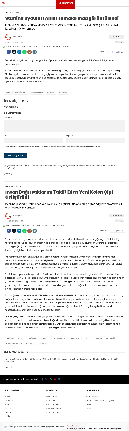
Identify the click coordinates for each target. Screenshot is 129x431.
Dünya (8, 412)
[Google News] (117, 52)
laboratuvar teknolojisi (37, 344)
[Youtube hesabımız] (55, 379)
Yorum (8, 117)
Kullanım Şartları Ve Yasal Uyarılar (100, 400)
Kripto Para (50, 400)
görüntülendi (21, 92)
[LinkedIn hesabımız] (59, 379)
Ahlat (9, 92)
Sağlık (7, 416)
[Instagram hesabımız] (51, 379)
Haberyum (17, 37)
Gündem (9, 400)
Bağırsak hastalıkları (37, 338)
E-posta (70, 135)
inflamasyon (97, 338)
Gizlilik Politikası (92, 396)
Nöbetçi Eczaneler (54, 408)
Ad (6, 135)
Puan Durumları (52, 412)
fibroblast (74, 338)
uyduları (63, 92)
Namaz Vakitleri (52, 404)
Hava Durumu (52, 396)
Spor (7, 404)
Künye (88, 404)
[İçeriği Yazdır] (35, 52)
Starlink (51, 92)
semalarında (38, 92)
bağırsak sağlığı (58, 338)
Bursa (7, 396)
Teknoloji (119, 42)
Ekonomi (8, 408)
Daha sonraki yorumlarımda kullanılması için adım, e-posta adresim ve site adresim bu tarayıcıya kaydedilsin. (52, 146)
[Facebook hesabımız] (42, 379)
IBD (85, 338)
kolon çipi (111, 338)
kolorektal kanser (14, 344)
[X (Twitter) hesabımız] (46, 379)
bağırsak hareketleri (15, 338)
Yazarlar (89, 408)
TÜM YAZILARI (116, 37)
